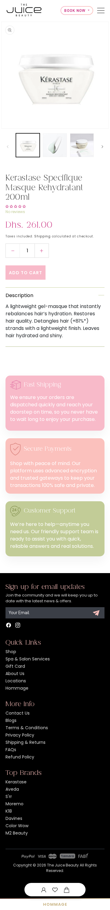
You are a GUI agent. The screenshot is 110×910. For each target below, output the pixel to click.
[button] (66, 889)
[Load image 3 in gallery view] (82, 145)
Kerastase (16, 782)
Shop (11, 652)
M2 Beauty (17, 833)
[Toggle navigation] (101, 10)
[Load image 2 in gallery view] (55, 145)
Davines (14, 818)
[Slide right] (102, 146)
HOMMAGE (55, 904)
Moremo (15, 804)
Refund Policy (20, 757)
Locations (16, 681)
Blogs (11, 720)
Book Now (75, 10)
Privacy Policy (20, 735)
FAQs (11, 750)
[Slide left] (7, 146)
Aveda (12, 789)
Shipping (42, 236)
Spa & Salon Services (28, 659)
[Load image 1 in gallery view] (28, 145)
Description (19, 295)
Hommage (17, 688)
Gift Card (15, 666)
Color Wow (17, 826)
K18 (9, 811)
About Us (15, 673)
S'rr (9, 796)
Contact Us (18, 713)
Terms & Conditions (27, 728)
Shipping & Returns (26, 742)
